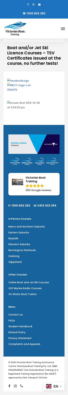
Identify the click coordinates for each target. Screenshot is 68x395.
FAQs (11, 320)
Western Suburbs (19, 244)
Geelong (13, 256)
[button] (63, 28)
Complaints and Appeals (24, 344)
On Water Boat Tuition (22, 294)
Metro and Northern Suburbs (26, 226)
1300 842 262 (21, 206)
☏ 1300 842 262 (33, 13)
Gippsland (15, 262)
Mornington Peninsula (22, 250)
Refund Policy (16, 332)
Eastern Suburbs (18, 232)
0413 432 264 (46, 206)
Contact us (15, 314)
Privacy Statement (20, 338)
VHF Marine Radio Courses (25, 288)
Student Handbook (20, 326)
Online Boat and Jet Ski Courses (28, 282)
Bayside (13, 238)
